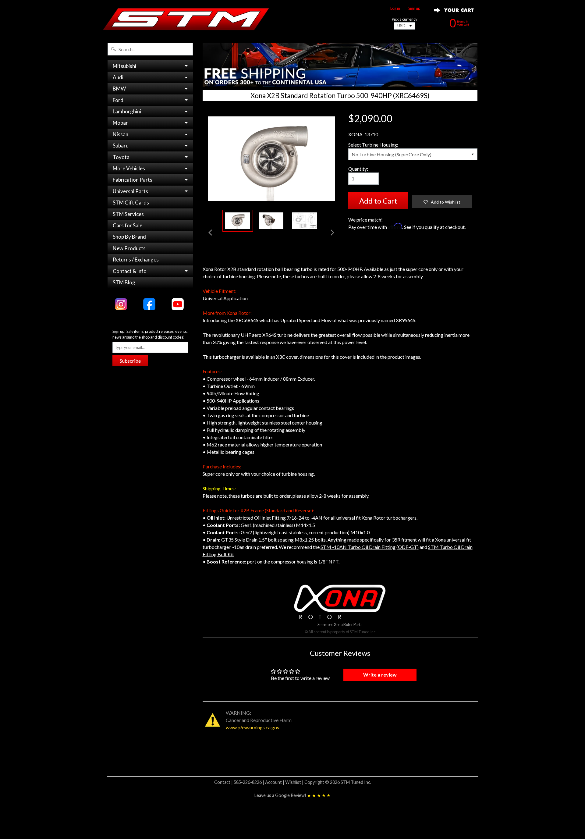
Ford (118, 100)
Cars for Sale (127, 225)
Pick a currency (404, 19)
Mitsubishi (124, 66)
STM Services (128, 214)
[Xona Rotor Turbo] (237, 221)
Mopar (120, 122)
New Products (129, 248)
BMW (119, 88)
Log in (395, 8)
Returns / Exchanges (136, 259)
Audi (118, 77)
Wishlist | (294, 782)
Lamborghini (127, 111)
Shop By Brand (129, 236)
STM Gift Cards (131, 202)
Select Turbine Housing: (373, 145)
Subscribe (130, 361)
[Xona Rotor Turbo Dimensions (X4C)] (304, 221)
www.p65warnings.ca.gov (252, 727)
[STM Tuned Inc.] (186, 19)
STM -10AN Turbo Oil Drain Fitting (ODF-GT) (370, 547)
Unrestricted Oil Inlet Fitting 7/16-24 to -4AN (274, 518)
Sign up (414, 8)
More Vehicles (129, 168)
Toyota (121, 157)
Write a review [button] (380, 674)
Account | (275, 782)
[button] (442, 201)
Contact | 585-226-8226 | (239, 782)
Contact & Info (130, 271)
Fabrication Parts (132, 179)
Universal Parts (130, 191)
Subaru (121, 145)
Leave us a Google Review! (292, 795)
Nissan (120, 134)
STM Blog (124, 282)
